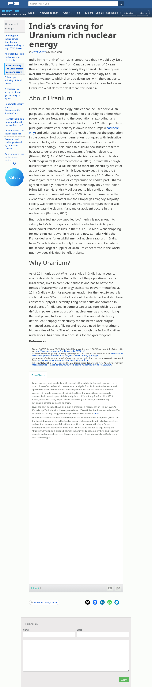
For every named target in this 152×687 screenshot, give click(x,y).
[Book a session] (118, 588)
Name (26, 629)
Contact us (112, 12)
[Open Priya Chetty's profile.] (110, 588)
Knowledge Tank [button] (49, 12)
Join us (100, 12)
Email (79, 629)
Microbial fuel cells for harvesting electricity (14, 56)
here (97, 413)
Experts (89, 12)
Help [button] (77, 12)
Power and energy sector (45, 602)
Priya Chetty (39, 51)
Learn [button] (31, 12)
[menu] (14, 160)
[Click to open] (14, 184)
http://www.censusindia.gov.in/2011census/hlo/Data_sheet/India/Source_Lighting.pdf (77, 354)
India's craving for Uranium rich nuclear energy (14, 68)
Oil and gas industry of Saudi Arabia (13, 80)
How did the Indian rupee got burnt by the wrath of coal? (14, 121)
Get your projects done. (14, 14)
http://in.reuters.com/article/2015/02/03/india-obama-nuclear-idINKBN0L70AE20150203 (72, 364)
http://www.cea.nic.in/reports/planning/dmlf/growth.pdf (63, 360)
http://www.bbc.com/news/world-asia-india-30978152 (60, 351)
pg (13, 4)
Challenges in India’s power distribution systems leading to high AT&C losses (14, 42)
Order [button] (66, 12)
